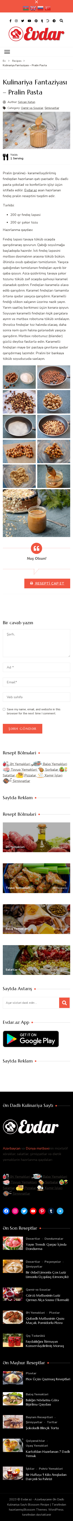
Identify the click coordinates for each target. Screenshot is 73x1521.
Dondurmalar (54, 1239)
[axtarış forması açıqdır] (61, 21)
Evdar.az (30, 190)
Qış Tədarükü (35, 1336)
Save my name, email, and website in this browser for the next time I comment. (33, 711)
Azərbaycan (11, 1148)
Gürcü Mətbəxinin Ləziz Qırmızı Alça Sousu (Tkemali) (47, 1297)
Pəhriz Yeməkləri (51, 1469)
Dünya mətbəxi (37, 1148)
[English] (33, 8)
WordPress (55, 1510)
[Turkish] (48, 8)
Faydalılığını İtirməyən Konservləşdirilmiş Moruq (45, 1343)
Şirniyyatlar (52, 108)
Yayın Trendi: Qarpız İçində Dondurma (46, 1246)
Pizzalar (30, 775)
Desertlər (33, 1239)
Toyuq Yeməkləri (24, 769)
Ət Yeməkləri (20, 764)
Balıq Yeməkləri (54, 764)
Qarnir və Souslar (32, 108)
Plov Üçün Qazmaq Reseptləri (48, 1379)
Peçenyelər (53, 1262)
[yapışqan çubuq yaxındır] (36, 2)
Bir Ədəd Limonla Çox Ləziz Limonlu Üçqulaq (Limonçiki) (47, 1274)
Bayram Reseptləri (39, 1417)
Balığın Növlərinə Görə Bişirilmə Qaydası (42, 1402)
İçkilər (30, 1469)
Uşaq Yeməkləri (37, 1446)
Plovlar (54, 1313)
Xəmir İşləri (53, 775)
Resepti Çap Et (49, 583)
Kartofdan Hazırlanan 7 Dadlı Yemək (48, 1453)
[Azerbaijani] (26, 8)
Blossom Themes (35, 1510)
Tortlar (52, 1422)
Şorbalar (51, 769)
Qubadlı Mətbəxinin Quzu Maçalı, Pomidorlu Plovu (45, 1320)
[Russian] (40, 8)
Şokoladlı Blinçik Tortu (42, 1428)
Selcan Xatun (26, 102)
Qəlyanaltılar (35, 1441)
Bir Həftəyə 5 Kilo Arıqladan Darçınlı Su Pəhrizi (46, 1476)
